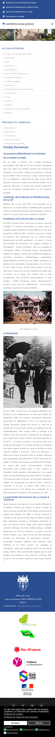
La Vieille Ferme (10, 93)
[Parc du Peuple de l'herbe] (27, 620)
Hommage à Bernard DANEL (14, 144)
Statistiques (43, 730)
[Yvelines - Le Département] (27, 662)
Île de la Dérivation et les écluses (16, 74)
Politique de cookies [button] (13, 714)
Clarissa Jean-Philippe (12, 140)
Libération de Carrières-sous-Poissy (17, 109)
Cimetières (8, 113)
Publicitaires (12, 733)
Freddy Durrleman (10, 128)
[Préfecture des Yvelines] (27, 690)
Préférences (28, 730)
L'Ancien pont (9, 66)
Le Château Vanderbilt (12, 81)
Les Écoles (8, 101)
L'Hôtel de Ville (9, 58)
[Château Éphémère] (27, 634)
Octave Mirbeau (9, 136)
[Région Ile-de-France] (27, 649)
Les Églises (8, 105)
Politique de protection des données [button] (21, 717)
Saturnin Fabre (9, 132)
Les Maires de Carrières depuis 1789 (17, 54)
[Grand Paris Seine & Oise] (27, 676)
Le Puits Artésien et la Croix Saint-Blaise (18, 89)
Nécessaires (12, 730)
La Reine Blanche (10, 70)
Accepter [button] (15, 723)
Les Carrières (9, 85)
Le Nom (7, 62)
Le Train (7, 97)
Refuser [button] (39, 723)
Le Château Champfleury (13, 78)
